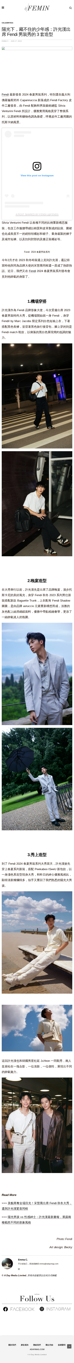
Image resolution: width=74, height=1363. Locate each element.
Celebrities (7, 23)
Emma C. (5, 41)
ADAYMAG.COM (37, 1349)
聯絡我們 (37, 1345)
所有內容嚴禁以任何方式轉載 (42, 1275)
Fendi (5, 94)
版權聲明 (62, 1345)
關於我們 (12, 1345)
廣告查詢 (24, 1345)
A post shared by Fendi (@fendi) (37, 214)
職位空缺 (49, 1345)
